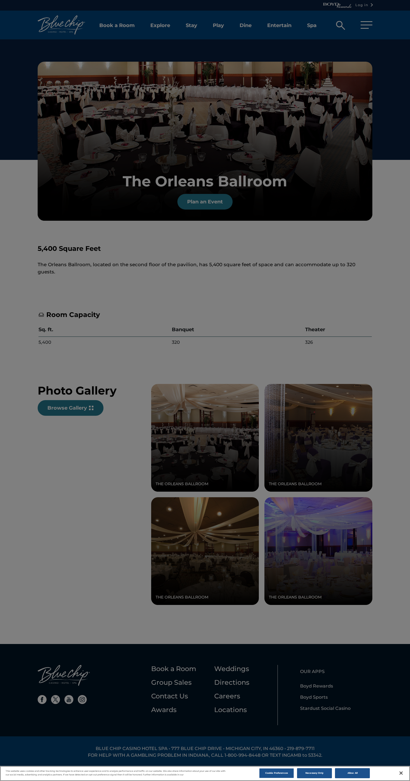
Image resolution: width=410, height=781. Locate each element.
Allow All (353, 773)
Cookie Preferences (276, 773)
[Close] (401, 773)
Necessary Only (314, 773)
